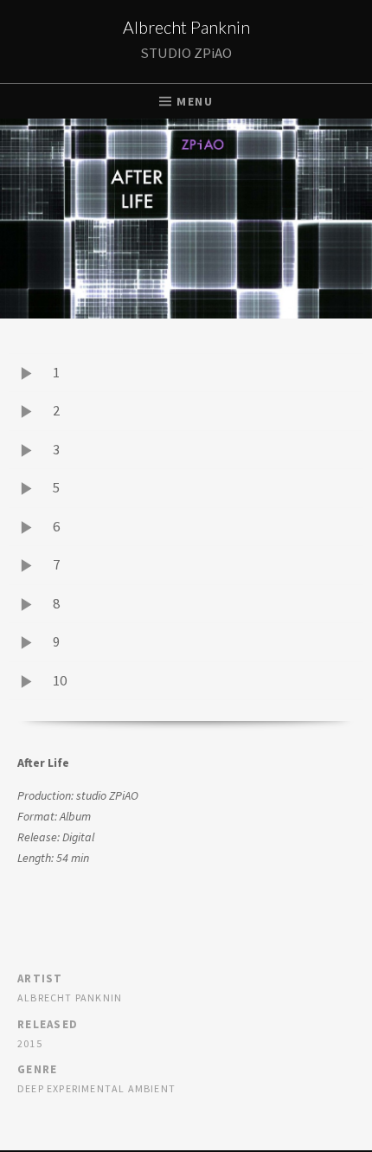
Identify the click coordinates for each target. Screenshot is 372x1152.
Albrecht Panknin (186, 27)
